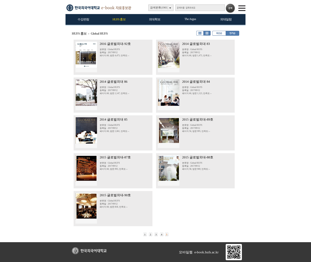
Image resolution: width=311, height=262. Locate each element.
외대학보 (154, 19)
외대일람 (226, 19)
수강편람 (83, 19)
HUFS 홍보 (119, 19)
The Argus (190, 19)
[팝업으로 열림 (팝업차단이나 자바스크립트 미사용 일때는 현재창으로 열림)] (234, 259)
